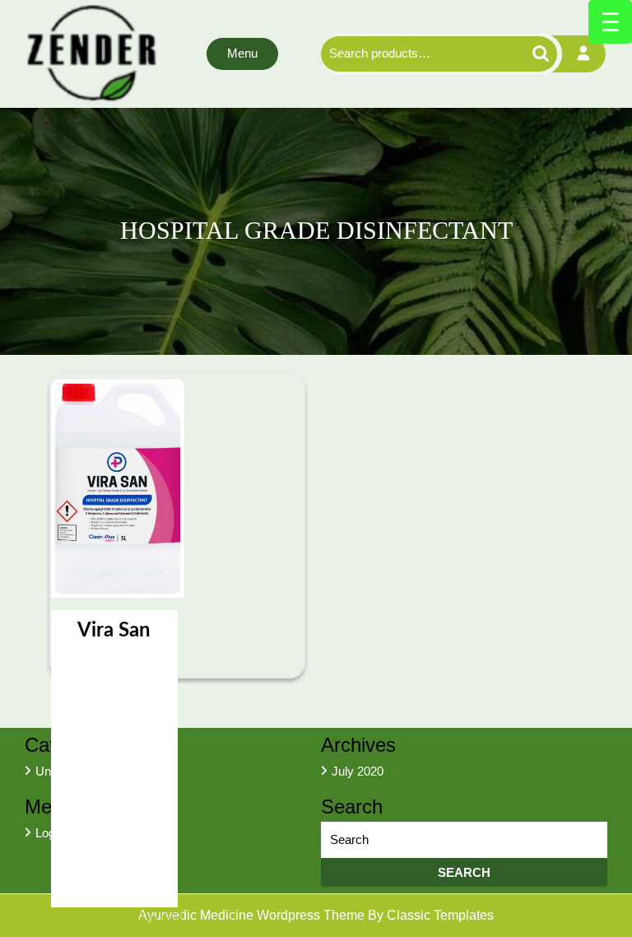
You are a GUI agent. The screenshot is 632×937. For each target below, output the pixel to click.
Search (526, 53)
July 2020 (357, 771)
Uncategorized (74, 771)
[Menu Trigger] (610, 22)
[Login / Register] (583, 54)
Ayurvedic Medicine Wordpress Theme (253, 915)
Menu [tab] (242, 53)
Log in (51, 833)
